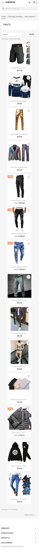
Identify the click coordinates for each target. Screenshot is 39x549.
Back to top (30, 515)
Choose (13, 34)
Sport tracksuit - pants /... (19, 466)
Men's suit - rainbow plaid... (19, 167)
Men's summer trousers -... (19, 399)
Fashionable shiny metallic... (19, 134)
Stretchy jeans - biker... (19, 200)
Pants (7, 24)
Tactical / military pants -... (19, 300)
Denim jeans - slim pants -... (19, 499)
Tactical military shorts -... (19, 68)
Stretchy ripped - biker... (20, 234)
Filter (31, 34)
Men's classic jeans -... (19, 433)
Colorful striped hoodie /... (19, 101)
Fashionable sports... (19, 366)
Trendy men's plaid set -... (19, 333)
